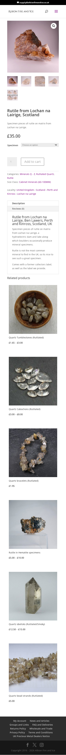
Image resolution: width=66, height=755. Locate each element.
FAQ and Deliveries (42, 724)
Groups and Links (19, 724)
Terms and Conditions (41, 732)
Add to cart (32, 161)
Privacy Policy (17, 732)
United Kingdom (25, 189)
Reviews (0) (18, 208)
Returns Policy (18, 728)
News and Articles (39, 720)
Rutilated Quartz (45, 174)
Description (18, 203)
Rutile (10, 177)
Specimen (12, 145)
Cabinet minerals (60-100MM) (35, 181)
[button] (54, 26)
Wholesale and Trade (40, 728)
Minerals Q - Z (27, 174)
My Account (19, 720)
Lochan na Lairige (26, 193)
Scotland (40, 189)
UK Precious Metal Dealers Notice (31, 736)
